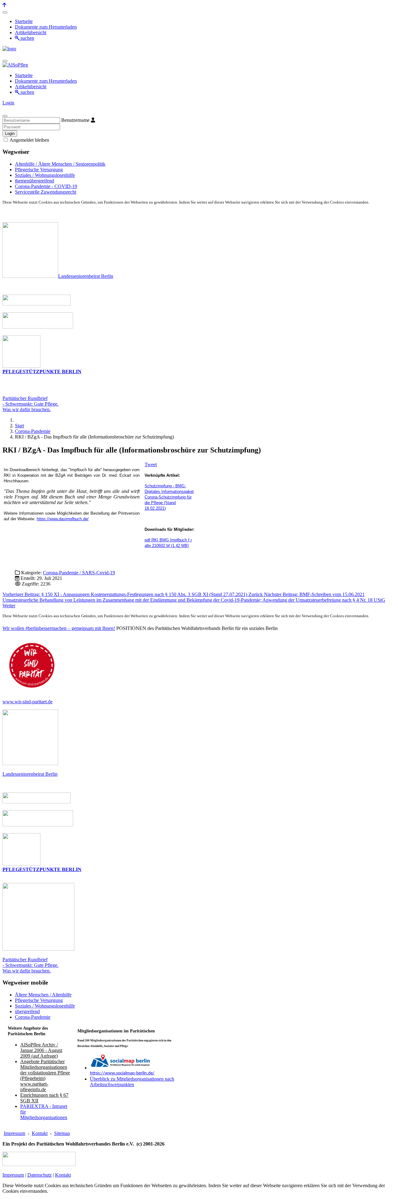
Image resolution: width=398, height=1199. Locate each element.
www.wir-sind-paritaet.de (27, 701)
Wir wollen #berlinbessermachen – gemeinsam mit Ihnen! (58, 628)
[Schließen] (4, 116)
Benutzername (75, 120)
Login (8, 102)
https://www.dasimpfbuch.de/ (63, 519)
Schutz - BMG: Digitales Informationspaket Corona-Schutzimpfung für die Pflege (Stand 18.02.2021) (169, 497)
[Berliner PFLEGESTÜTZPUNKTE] (21, 366)
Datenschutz (39, 1175)
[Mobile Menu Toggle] (4, 12)
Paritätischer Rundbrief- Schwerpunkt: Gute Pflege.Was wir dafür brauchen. (30, 404)
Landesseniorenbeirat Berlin (85, 276)
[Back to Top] (4, 5)
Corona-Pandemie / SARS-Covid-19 (79, 572)
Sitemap (62, 1133)
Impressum (14, 1133)
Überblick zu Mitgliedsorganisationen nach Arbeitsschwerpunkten (132, 1081)
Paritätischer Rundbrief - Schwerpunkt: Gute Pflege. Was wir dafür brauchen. (30, 965)
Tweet (151, 464)
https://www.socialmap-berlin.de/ (122, 1073)
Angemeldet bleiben (29, 140)
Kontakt (40, 1133)
